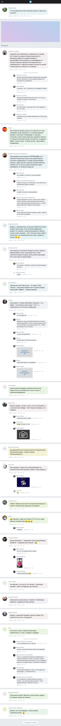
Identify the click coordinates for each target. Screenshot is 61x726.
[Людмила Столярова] (5, 52)
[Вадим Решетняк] (5, 614)
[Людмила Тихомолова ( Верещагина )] (5, 155)
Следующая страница (30, 722)
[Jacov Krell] (5, 466)
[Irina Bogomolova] (5, 502)
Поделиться (30, 16)
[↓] (27, 16)
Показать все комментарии (30, 72)
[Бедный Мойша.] (5, 9)
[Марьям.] (5, 301)
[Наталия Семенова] (5, 598)
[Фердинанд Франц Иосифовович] (14, 642)
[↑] (25, 16)
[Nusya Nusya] (5, 404)
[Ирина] (5, 517)
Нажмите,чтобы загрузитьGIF (25, 352)
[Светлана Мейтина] (5, 539)
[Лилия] (5, 129)
